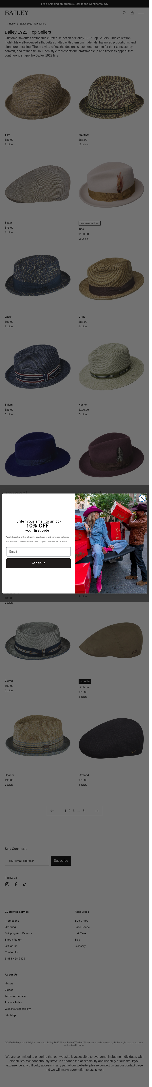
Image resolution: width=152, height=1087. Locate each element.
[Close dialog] (142, 498)
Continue (38, 563)
